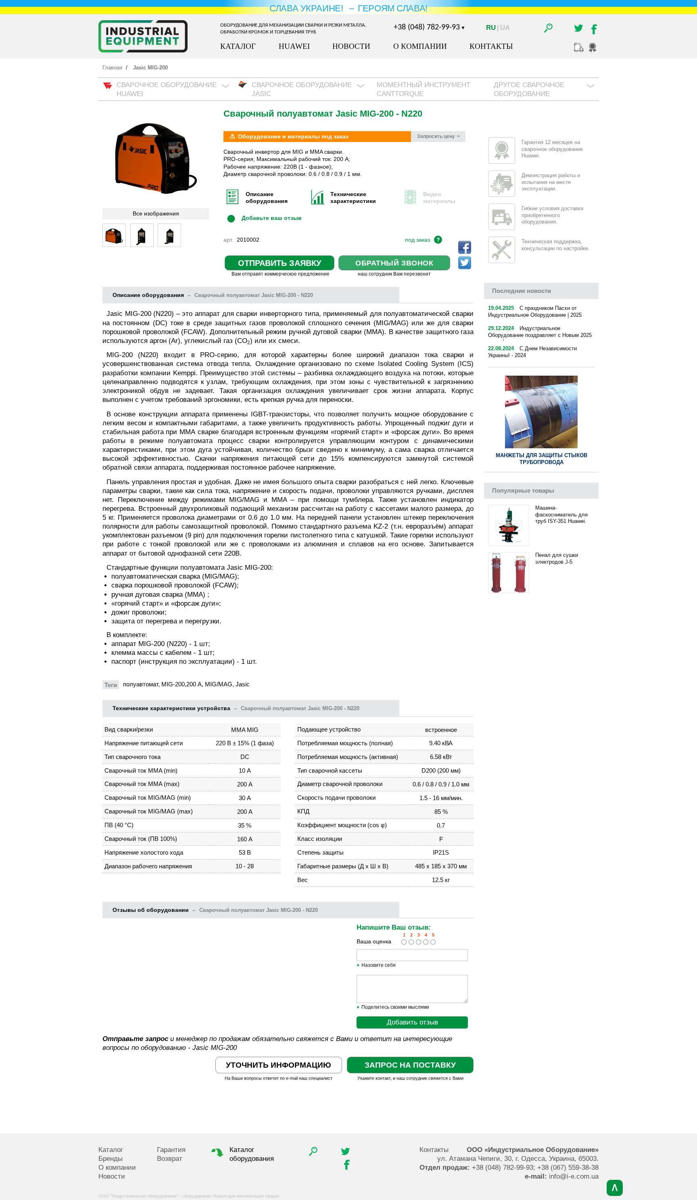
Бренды (110, 1158)
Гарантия (171, 1150)
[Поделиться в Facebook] (464, 247)
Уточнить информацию (278, 1065)
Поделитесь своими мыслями (393, 1007)
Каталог (238, 46)
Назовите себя (376, 965)
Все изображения (156, 214)
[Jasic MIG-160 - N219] (142, 235)
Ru (491, 27)
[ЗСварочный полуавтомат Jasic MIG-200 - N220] (114, 235)
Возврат (169, 1158)
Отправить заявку (279, 263)
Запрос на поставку (410, 1065)
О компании (420, 46)
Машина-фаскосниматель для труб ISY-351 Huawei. (561, 514)
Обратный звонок (394, 263)
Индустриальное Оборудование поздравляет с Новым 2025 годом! (540, 335)
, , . (518, 1158)
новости (521, 290)
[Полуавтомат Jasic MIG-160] (169, 235)
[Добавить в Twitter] (464, 262)
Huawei (294, 46)
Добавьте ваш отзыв (272, 218)
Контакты (491, 46)
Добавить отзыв (412, 1022)
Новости (351, 46)
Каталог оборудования (252, 1154)
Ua (505, 27)
